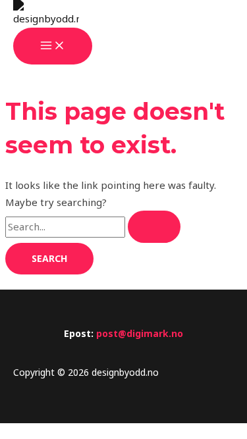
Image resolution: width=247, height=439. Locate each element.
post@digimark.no (139, 333)
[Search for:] (92, 226)
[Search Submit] (154, 227)
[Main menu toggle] (52, 46)
